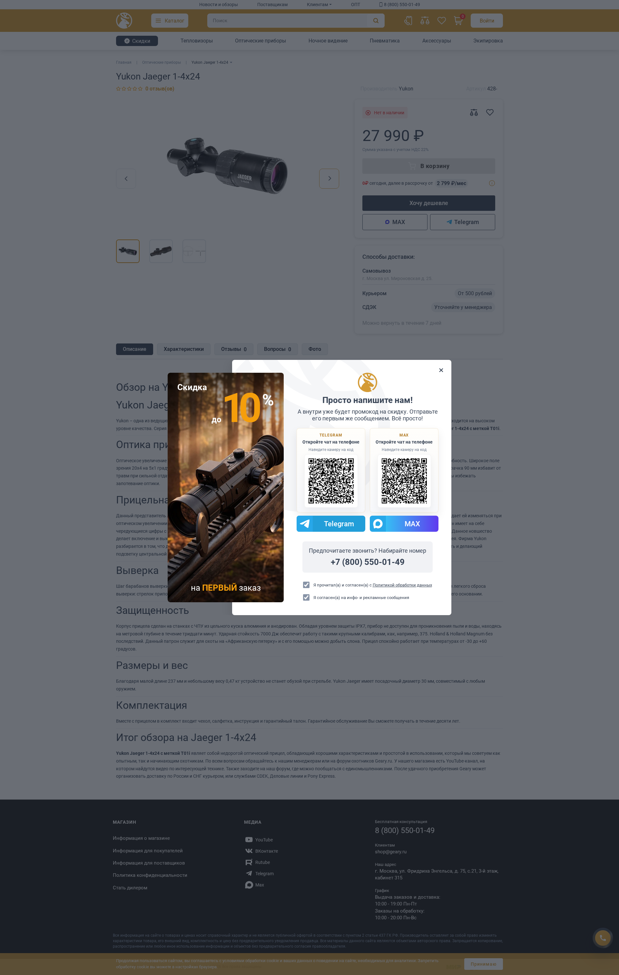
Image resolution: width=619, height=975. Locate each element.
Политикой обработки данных (402, 585)
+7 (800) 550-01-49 (368, 562)
